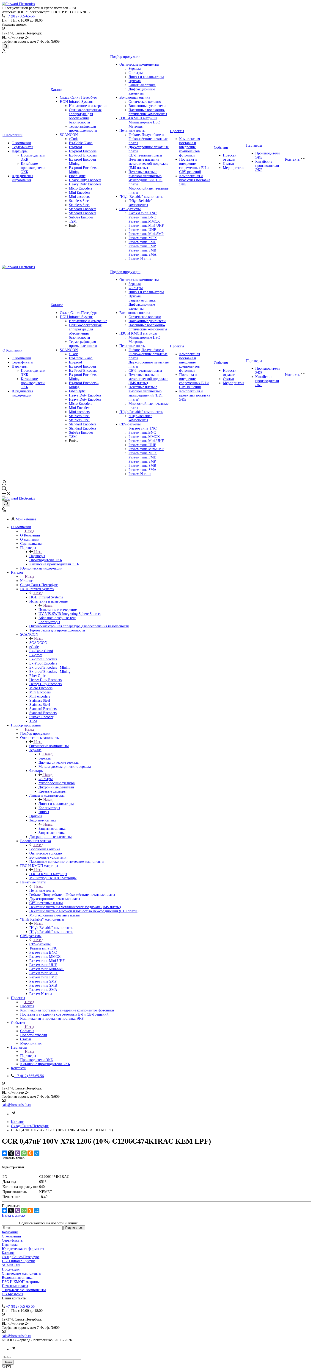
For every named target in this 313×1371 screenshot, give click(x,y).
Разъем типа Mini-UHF (146, 225)
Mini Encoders (79, 192)
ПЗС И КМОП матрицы (138, 118)
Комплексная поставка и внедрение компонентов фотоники (189, 147)
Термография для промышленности (83, 128)
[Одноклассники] (30, 1153)
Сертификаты (22, 147)
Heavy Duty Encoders (85, 180)
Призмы (135, 81)
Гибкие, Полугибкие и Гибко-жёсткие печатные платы (148, 139)
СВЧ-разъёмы (130, 209)
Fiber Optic (77, 176)
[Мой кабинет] (3, 52)
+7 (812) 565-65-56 (20, 16)
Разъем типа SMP (142, 246)
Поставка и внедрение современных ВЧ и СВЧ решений (194, 165)
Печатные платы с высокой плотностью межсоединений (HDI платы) (145, 178)
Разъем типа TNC (143, 213)
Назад (29, 531)
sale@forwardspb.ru (16, 1105)
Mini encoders (79, 196)
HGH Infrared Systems (76, 101)
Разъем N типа (140, 258)
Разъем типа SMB (142, 250)
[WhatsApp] (24, 1153)
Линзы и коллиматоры (146, 77)
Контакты (292, 159)
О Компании (12, 135)
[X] (11, 1153)
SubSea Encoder (81, 217)
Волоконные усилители (147, 106)
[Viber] (17, 1153)
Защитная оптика (142, 85)
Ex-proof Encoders (82, 151)
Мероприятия (233, 168)
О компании (21, 143)
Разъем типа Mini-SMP (146, 234)
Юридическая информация (22, 178)
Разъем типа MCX (143, 238)
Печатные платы (132, 130)
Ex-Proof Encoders (83, 155)
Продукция (10, 1269)
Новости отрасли (229, 157)
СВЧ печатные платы (145, 155)
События (221, 147)
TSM (73, 221)
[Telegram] (13, 1114)
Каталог (57, 90)
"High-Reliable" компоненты (141, 196)
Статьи (228, 163)
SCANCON (69, 135)
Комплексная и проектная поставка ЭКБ (194, 180)
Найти (8, 1362)
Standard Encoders (82, 209)
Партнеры (19, 151)
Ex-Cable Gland (81, 143)
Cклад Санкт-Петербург (78, 97)
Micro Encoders (80, 188)
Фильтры (136, 73)
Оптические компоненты (139, 64)
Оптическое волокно (145, 101)
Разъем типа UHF (142, 230)
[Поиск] (5, 46)
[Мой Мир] (36, 1153)
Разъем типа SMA (142, 254)
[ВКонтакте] (4, 1153)
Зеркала (135, 68)
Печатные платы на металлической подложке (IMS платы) (148, 163)
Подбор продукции (125, 57)
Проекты (177, 131)
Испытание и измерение (88, 106)
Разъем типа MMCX (144, 221)
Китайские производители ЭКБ (33, 168)
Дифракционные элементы (142, 91)
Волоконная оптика (134, 97)
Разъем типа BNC (142, 217)
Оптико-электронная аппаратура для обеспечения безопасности (85, 116)
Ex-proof (75, 147)
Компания (10, 1232)
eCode (73, 139)
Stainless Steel (79, 201)
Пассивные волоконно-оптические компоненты (148, 112)
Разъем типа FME (142, 242)
